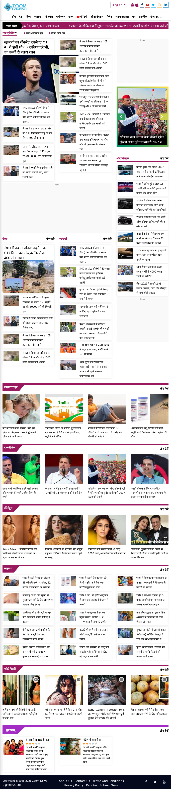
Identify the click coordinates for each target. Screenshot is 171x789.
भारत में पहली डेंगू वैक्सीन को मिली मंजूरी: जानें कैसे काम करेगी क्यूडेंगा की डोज (149, 432)
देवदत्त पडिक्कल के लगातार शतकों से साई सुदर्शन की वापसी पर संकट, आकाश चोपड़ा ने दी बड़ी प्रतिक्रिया (94, 331)
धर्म (133, 16)
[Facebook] (142, 5)
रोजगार (154, 16)
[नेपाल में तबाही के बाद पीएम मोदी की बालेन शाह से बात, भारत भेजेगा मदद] (11, 171)
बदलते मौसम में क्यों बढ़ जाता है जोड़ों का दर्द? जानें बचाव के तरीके (93, 634)
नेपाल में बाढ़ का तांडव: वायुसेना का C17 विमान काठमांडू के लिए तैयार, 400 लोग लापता (37, 133)
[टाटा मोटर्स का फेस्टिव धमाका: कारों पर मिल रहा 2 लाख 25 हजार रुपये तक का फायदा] (125, 237)
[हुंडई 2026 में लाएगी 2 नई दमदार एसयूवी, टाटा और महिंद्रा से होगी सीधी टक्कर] (125, 287)
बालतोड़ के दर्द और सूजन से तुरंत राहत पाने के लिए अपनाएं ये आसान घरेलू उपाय (38, 599)
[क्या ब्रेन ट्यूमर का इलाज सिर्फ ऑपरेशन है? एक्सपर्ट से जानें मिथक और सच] (125, 616)
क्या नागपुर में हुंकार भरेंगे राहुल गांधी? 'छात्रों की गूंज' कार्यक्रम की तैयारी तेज (63, 490)
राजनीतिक (9, 447)
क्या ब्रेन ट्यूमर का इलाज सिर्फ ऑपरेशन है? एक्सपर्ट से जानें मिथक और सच (150, 617)
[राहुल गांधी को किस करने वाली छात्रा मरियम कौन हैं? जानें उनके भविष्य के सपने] (21, 469)
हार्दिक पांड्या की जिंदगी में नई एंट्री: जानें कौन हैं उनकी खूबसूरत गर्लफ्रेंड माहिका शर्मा (20, 714)
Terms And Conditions (108, 781)
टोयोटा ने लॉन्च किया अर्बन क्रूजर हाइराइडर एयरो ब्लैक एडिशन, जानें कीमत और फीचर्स (151, 204)
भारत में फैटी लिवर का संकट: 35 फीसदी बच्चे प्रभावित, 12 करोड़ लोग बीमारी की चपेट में (105, 432)
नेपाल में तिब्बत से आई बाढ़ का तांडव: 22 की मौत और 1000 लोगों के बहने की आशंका (93, 63)
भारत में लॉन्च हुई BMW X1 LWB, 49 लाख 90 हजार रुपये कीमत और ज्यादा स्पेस (151, 188)
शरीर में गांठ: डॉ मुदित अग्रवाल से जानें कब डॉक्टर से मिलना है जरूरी (93, 599)
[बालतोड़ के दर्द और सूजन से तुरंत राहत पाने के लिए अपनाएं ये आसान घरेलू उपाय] (11, 598)
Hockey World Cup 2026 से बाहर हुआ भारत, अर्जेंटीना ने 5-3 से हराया (94, 349)
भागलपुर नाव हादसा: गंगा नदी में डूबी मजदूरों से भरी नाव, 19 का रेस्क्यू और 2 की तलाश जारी (94, 101)
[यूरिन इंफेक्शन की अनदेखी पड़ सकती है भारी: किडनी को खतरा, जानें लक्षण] (125, 650)
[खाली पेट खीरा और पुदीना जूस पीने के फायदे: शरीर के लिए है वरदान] (11, 616)
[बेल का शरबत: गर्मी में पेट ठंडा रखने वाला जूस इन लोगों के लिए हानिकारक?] (149, 690)
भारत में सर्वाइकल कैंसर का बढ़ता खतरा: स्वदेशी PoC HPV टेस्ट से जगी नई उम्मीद (93, 617)
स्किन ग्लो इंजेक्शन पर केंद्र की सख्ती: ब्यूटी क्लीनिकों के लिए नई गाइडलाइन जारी (94, 651)
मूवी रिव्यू (10, 730)
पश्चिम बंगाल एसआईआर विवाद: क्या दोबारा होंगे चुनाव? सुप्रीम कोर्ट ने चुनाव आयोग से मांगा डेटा (94, 142)
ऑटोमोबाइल (97, 16)
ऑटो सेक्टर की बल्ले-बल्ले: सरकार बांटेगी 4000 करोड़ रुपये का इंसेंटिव (149, 271)
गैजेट (109, 16)
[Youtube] (147, 5)
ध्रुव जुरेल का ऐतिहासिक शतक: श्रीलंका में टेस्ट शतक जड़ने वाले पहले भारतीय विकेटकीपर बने (93, 369)
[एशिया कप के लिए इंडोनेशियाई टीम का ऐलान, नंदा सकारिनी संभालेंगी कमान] (68, 293)
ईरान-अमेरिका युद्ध (33, 33)
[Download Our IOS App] (137, 5)
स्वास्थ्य (8, 568)
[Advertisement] (57, 209)
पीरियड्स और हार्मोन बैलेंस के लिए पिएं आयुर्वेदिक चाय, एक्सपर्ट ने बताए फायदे (36, 634)
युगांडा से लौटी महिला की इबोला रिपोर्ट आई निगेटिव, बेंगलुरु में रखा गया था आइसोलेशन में (151, 634)
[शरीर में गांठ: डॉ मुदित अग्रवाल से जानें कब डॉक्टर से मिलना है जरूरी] (68, 598)
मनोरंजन (60, 16)
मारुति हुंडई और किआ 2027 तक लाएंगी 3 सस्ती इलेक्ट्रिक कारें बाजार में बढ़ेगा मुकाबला (150, 171)
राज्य (70, 16)
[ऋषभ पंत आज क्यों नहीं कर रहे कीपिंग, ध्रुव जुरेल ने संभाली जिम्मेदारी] (68, 310)
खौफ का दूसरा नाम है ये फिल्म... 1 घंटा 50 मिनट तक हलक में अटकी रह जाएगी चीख (63, 714)
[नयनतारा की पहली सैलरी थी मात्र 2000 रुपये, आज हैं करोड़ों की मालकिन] (107, 529)
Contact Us (82, 781)
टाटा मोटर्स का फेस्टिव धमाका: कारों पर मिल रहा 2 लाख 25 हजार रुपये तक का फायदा (150, 238)
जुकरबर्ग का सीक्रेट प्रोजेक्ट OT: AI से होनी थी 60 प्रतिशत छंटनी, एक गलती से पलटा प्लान (26, 46)
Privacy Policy (73, 785)
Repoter (91, 785)
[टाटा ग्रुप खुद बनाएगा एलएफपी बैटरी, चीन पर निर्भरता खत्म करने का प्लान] (125, 253)
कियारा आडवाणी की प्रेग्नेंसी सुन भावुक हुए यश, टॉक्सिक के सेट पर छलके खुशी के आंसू (63, 553)
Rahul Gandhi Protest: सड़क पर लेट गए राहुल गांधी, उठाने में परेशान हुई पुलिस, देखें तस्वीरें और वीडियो (106, 714)
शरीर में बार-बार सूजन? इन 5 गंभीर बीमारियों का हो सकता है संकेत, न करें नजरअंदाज (150, 599)
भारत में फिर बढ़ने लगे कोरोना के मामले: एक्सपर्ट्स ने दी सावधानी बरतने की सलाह (151, 582)
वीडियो (83, 16)
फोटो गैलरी (10, 669)
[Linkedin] (165, 5)
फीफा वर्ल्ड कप (57, 33)
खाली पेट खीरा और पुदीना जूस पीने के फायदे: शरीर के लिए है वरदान (37, 617)
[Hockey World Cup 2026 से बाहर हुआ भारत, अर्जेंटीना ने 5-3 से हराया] (68, 348)
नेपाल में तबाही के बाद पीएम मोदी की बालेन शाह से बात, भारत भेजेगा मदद (38, 172)
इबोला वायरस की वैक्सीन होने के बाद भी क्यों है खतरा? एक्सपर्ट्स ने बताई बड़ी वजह (36, 651)
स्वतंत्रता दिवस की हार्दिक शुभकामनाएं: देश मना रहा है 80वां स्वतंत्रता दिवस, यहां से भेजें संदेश (63, 432)
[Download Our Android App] (132, 5)
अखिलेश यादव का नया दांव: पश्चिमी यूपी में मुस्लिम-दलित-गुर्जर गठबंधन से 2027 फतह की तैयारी (107, 493)
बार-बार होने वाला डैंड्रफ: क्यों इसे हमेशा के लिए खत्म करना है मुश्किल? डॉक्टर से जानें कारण (19, 432)
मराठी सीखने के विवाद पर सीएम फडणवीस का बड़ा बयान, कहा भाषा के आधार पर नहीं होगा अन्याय (148, 493)
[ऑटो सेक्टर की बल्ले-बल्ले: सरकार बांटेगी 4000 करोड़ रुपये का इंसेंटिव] (125, 270)
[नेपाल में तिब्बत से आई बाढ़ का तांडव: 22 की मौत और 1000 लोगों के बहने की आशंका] (68, 62)
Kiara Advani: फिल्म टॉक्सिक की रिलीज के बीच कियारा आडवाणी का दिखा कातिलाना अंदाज (20, 553)
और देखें (50, 239)
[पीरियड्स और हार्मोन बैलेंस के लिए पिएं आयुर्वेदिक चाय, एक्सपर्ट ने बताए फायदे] (11, 633)
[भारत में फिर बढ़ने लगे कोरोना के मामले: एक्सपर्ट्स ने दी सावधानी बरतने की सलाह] (125, 581)
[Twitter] (153, 5)
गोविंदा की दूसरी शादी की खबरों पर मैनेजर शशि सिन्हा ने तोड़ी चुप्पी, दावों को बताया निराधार (149, 553)
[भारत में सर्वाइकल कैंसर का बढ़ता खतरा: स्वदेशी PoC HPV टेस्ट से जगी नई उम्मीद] (68, 616)
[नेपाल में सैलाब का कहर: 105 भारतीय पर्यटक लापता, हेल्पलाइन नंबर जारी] (68, 45)
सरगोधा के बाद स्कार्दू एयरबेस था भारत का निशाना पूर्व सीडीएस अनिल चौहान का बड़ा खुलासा (93, 163)
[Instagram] (159, 5)
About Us (65, 781)
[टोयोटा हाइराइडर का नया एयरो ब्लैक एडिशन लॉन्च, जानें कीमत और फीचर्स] (125, 220)
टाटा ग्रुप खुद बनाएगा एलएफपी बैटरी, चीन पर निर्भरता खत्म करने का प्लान (151, 254)
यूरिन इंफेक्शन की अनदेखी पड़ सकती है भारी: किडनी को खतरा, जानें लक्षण (150, 651)
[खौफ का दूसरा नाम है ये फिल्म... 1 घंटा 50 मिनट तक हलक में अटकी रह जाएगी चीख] (64, 690)
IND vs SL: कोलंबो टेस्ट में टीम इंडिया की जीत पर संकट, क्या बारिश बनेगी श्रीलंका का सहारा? (36, 114)
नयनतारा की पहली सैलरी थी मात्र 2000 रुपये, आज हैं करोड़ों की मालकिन (107, 551)
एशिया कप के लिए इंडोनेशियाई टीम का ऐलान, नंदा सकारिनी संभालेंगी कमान (93, 294)
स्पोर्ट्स (37, 16)
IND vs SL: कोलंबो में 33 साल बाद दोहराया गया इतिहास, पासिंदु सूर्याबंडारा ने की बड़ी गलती (94, 121)
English (118, 5)
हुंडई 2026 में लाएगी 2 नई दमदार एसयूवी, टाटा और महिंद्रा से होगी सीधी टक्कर (151, 288)
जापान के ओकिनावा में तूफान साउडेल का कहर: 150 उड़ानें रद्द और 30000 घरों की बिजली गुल (97, 26)
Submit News (109, 785)
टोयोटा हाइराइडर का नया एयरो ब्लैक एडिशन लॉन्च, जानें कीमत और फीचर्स (150, 221)
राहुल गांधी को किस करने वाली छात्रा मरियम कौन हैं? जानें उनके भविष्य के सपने (20, 493)
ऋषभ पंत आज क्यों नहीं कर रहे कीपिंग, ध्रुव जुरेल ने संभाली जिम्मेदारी (94, 311)
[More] (160, 16)
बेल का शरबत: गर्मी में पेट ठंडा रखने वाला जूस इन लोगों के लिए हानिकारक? (149, 712)
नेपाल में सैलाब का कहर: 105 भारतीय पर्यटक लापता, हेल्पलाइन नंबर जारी (93, 46)
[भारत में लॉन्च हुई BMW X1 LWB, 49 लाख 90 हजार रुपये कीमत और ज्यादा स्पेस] (125, 187)
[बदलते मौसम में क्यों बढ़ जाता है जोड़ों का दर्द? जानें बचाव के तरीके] (68, 633)
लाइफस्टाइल (122, 16)
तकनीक (143, 16)
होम (14, 16)
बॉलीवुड (8, 508)
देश (21, 16)
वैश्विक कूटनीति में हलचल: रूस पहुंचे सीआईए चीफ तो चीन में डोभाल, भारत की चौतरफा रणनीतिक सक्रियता (94, 83)
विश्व (28, 16)
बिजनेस (49, 16)
